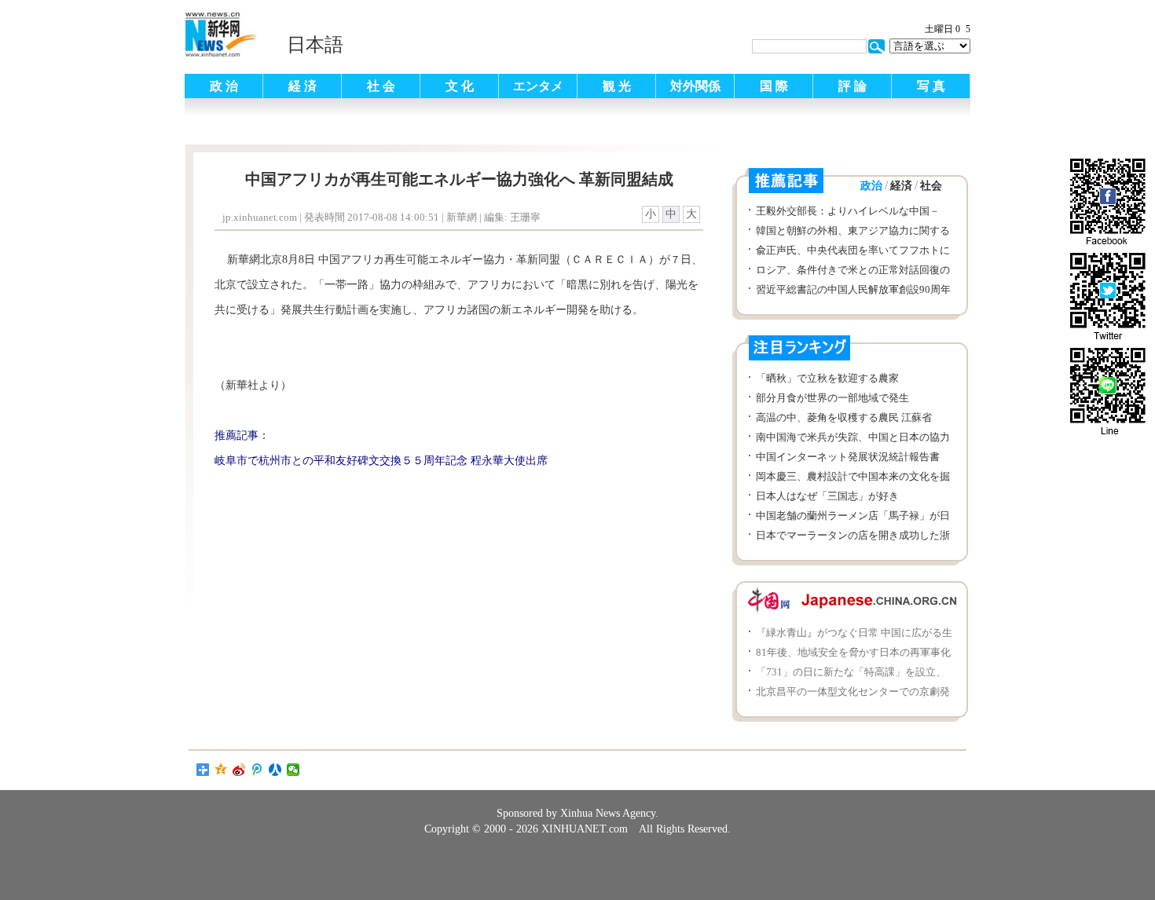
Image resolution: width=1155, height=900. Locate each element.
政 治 (224, 86)
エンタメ (538, 86)
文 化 (460, 86)
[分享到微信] (293, 769)
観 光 (617, 86)
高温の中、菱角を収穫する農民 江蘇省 (844, 417)
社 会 (381, 86)
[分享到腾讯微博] (257, 769)
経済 (901, 186)
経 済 (302, 86)
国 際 (774, 86)
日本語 (315, 45)
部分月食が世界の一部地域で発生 (832, 398)
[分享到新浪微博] (239, 769)
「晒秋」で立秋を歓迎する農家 (827, 378)
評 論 (852, 86)
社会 (931, 186)
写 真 (931, 86)
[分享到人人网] (275, 769)
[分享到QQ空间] (221, 769)
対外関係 (695, 86)
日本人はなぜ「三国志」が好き (827, 496)
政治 (871, 186)
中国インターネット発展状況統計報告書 (848, 457)
